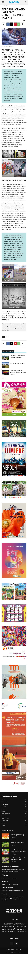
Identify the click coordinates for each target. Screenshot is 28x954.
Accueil (3, 6)
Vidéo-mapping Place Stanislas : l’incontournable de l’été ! (18, 372)
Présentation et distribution (10, 867)
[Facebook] (8, 24)
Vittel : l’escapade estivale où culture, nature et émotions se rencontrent (18, 851)
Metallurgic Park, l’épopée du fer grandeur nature (18, 858)
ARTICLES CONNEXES (7, 351)
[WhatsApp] (18, 24)
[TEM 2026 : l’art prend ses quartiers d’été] (5, 844)
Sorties (7, 6)
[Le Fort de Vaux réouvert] (5, 365)
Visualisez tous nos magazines (11, 884)
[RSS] (16, 943)
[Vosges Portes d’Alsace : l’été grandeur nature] (5, 357)
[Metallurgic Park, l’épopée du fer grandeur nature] (5, 860)
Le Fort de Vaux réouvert (17, 363)
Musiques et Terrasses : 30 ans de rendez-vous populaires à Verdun (18, 835)
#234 (7, 337)
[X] (11, 24)
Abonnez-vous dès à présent (10, 878)
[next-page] (5, 378)
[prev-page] (3, 378)
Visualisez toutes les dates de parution (13, 890)
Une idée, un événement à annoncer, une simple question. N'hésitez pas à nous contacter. (13, 899)
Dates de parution (7, 888)
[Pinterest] (15, 24)
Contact (4, 894)
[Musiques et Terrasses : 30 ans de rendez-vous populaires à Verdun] (5, 836)
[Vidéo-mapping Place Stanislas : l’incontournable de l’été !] (5, 372)
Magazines (5, 881)
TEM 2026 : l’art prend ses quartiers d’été (17, 843)
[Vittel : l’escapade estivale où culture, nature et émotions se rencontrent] (5, 851)
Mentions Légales (10, 949)
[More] (22, 24)
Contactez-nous (18, 949)
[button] (2, 2)
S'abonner (5, 875)
